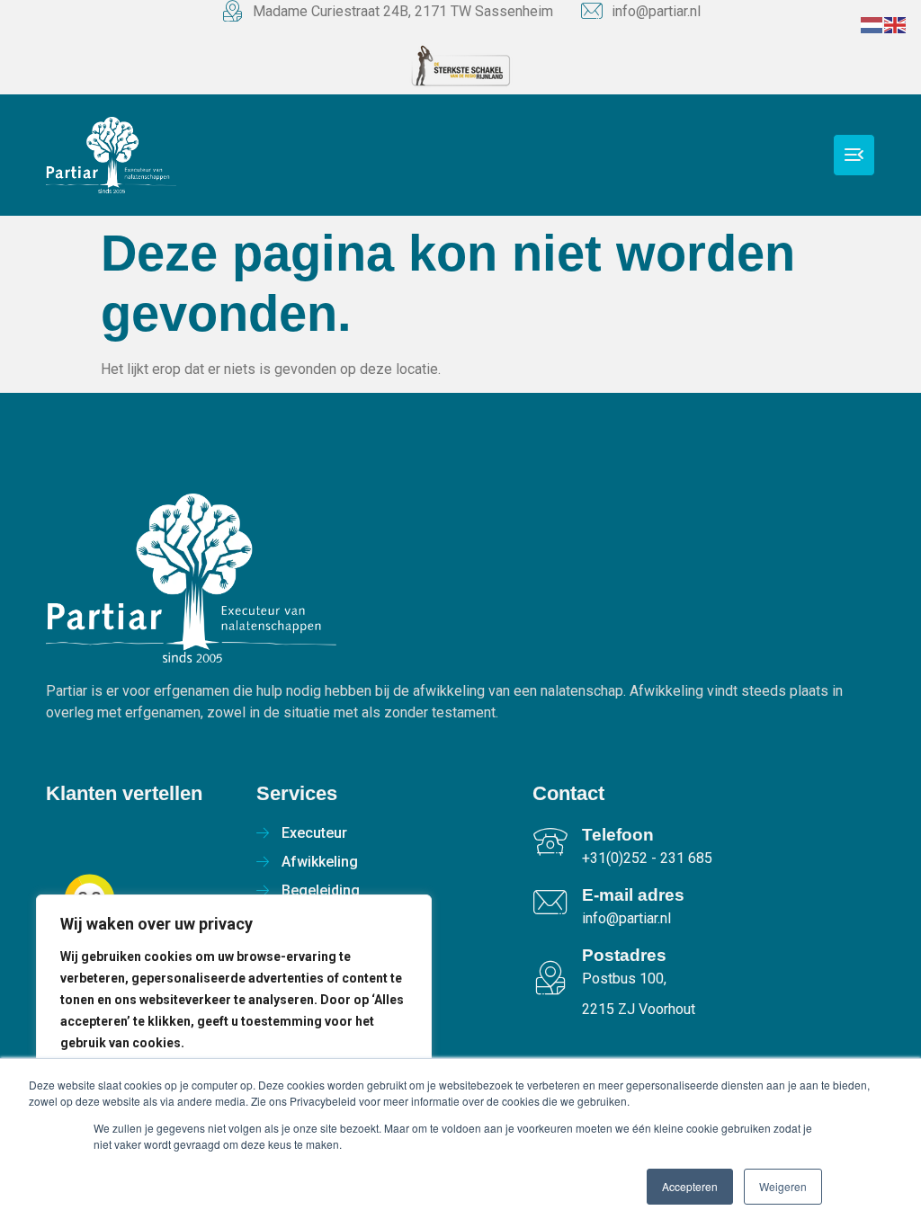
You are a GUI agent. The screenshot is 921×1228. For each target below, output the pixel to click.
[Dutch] (872, 23)
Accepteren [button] (690, 1186)
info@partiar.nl (656, 11)
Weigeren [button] (783, 1186)
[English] (896, 23)
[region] (234, 1043)
